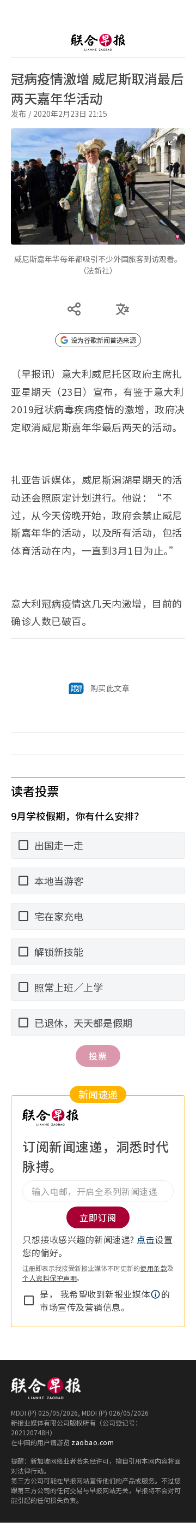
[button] (155, 1294)
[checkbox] (28, 1300)
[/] (98, 42)
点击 (146, 1239)
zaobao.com (92, 1442)
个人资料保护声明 (49, 1277)
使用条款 (153, 1268)
